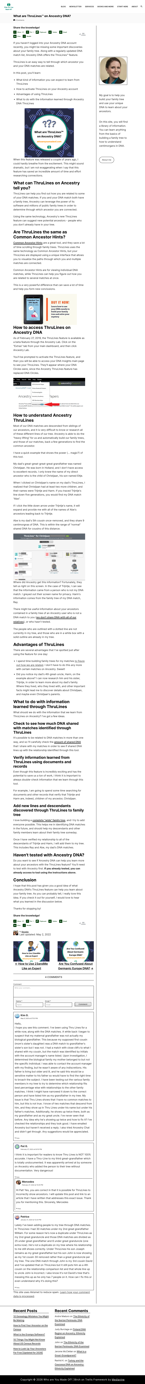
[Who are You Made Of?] (19, 6)
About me (106, 160)
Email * (48, 1001)
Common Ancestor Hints (28, 242)
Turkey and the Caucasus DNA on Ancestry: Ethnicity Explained (69, 1364)
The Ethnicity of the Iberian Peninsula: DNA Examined (72, 1320)
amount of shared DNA (67, 741)
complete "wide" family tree (48, 820)
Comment (17, 984)
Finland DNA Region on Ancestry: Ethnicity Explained (70, 1333)
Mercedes (25, 931)
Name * (19, 1001)
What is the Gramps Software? (29, 1334)
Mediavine (118, 1379)
